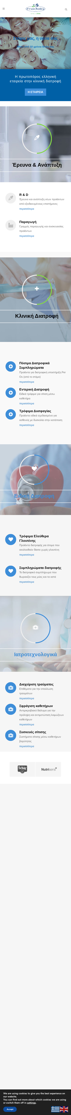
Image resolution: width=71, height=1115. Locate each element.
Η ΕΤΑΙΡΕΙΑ (35, 92)
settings (31, 1102)
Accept (10, 1109)
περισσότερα (26, 208)
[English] (64, 1109)
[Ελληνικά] (55, 1109)
